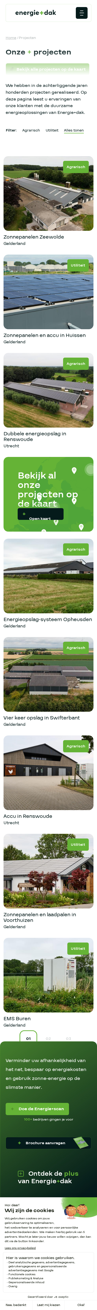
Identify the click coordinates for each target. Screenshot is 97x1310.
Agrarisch (31, 130)
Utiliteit (52, 130)
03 (68, 1039)
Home (11, 37)
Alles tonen (74, 130)
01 (28, 1039)
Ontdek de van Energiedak (48, 1177)
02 (48, 1039)
